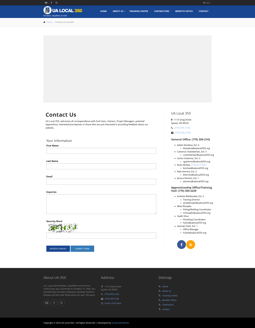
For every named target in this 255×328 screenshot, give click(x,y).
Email (49, 176)
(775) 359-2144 (183, 132)
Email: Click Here (113, 303)
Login (208, 2)
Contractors (161, 11)
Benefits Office (184, 11)
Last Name (52, 161)
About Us (118, 11)
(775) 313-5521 (199, 164)
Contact (203, 11)
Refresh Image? (58, 248)
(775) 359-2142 (182, 127)
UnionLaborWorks (120, 322)
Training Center (138, 11)
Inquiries (51, 191)
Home (103, 11)
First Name (52, 145)
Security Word (54, 221)
